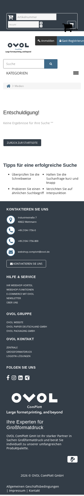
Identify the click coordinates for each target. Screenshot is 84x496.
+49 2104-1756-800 (28, 241)
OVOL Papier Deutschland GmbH (26, 326)
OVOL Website (14, 322)
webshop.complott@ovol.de (34, 251)
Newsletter (13, 298)
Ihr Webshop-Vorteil (19, 285)
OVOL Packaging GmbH (20, 330)
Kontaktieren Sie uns (27, 264)
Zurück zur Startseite (22, 143)
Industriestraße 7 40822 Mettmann (27, 219)
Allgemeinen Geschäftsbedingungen (32, 486)
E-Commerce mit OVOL (20, 293)
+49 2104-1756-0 (27, 230)
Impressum (17, 490)
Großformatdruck (19, 351)
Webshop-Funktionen (20, 289)
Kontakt (34, 490)
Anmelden (47, 41)
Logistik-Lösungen (18, 356)
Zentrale (12, 347)
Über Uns (12, 302)
